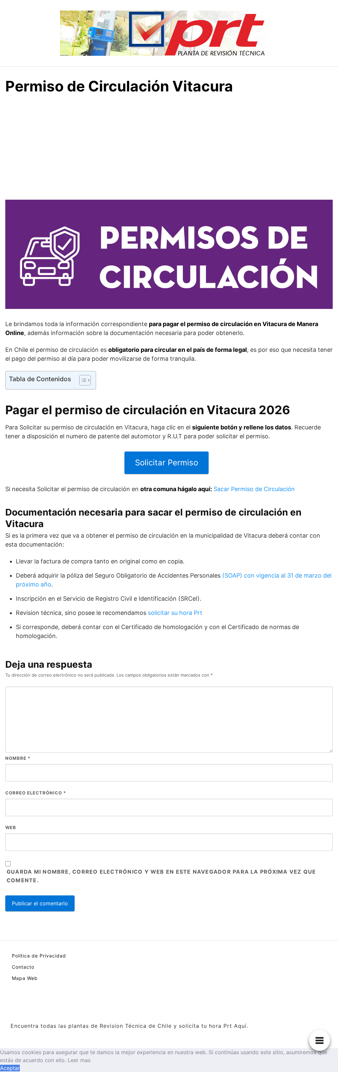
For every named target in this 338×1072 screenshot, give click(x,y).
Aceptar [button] (10, 1068)
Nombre (17, 758)
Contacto (23, 967)
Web (10, 827)
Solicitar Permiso (166, 462)
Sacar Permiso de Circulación (254, 489)
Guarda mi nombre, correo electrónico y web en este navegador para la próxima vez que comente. (161, 876)
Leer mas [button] (79, 1060)
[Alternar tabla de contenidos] (81, 380)
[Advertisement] (169, 150)
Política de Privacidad (39, 955)
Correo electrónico (35, 792)
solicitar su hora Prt (175, 612)
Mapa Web (25, 978)
